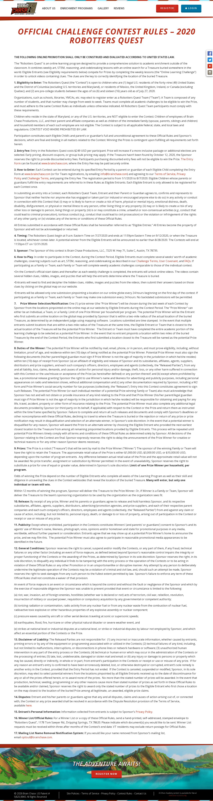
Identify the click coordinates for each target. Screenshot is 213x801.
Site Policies (73, 793)
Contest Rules (124, 793)
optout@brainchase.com (36, 737)
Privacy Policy (144, 712)
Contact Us (140, 793)
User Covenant (168, 261)
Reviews (119, 8)
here (29, 705)
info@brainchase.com (113, 174)
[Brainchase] (24, 7)
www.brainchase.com (54, 163)
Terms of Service (164, 174)
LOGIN (192, 8)
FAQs (187, 261)
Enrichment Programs (76, 8)
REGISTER (167, 8)
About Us (48, 8)
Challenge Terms (38, 178)
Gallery (103, 8)
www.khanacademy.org (177, 795)
